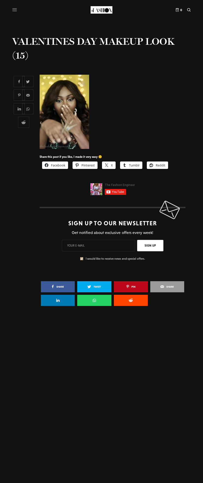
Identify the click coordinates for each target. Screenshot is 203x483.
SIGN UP (150, 245)
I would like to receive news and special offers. (115, 258)
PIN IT (115, 111)
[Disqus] (101, 381)
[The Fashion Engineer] (101, 10)
